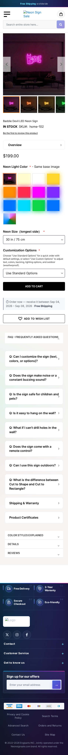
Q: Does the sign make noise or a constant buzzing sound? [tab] (33, 378)
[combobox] (34, 24)
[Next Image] (61, 64)
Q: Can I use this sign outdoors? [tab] (32, 465)
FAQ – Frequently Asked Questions (33, 337)
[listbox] (34, 198)
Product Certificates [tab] (23, 517)
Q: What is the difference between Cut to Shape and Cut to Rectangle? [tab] (33, 484)
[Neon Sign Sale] (34, 14)
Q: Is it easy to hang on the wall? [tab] (32, 413)
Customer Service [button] (16, 653)
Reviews (14, 553)
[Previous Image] (7, 64)
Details (13, 544)
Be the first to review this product (20, 133)
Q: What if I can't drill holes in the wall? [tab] (32, 430)
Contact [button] (9, 643)
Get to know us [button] (14, 662)
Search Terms (50, 716)
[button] (7, 14)
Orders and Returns (50, 725)
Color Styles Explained (25, 535)
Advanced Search (18, 725)
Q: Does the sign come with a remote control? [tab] (30, 449)
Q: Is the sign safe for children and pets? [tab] (34, 396)
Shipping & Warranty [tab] (24, 503)
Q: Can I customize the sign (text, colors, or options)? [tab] (33, 359)
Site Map (50, 734)
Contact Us (18, 734)
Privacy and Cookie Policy (18, 716)
